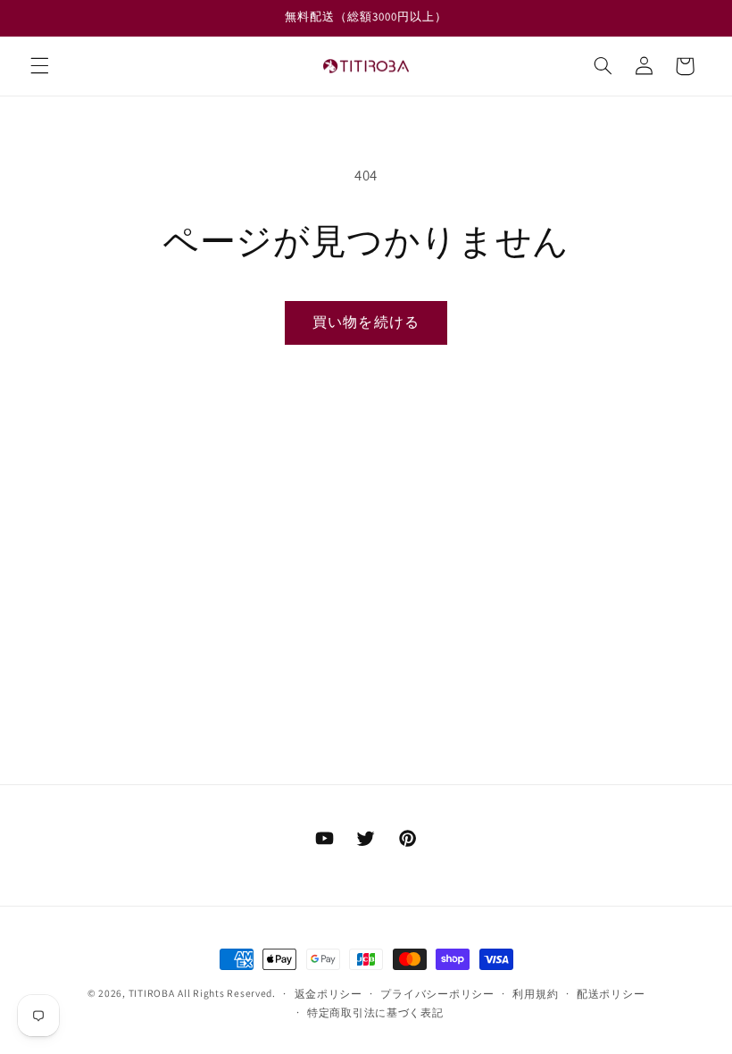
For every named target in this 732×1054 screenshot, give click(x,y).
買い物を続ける (365, 322)
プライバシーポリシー (437, 993)
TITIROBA (152, 993)
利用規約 (535, 993)
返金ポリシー (328, 993)
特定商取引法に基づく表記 (375, 1012)
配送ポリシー (611, 993)
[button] (39, 66)
